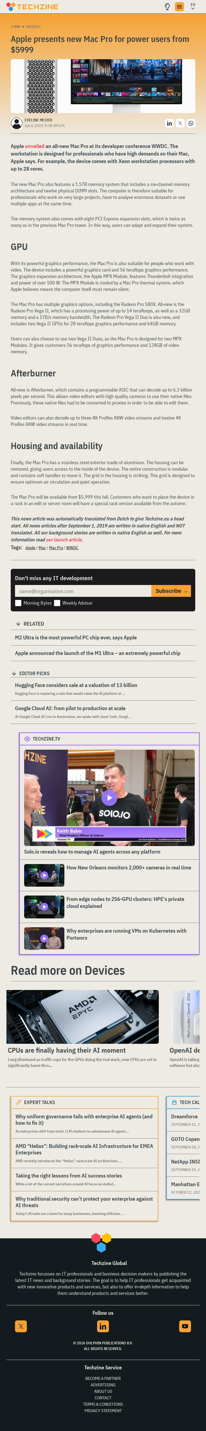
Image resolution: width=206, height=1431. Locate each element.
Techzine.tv (46, 739)
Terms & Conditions (103, 1404)
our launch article (64, 540)
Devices (33, 26)
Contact (103, 1397)
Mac (42, 547)
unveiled (35, 146)
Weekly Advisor (77, 603)
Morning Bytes (38, 603)
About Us (103, 1391)
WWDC (72, 547)
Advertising (103, 1384)
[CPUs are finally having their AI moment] (82, 1017)
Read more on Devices (68, 970)
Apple (30, 547)
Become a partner (103, 1378)
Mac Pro (56, 547)
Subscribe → (172, 591)
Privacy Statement (103, 1410)
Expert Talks (39, 1102)
